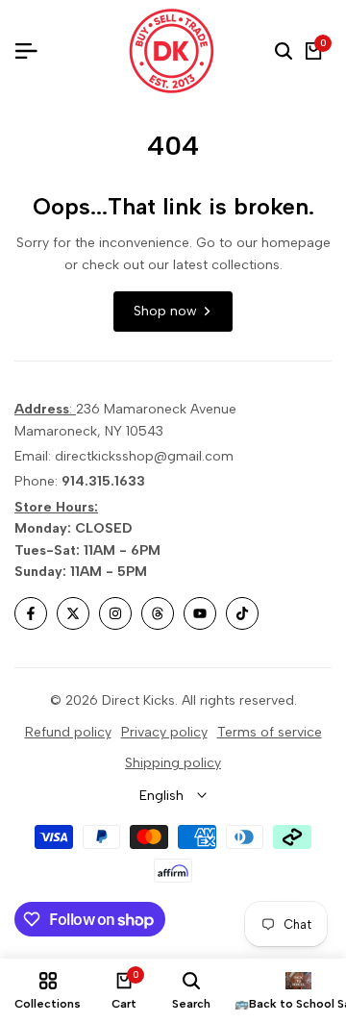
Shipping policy (173, 763)
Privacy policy (164, 732)
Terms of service (269, 732)
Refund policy (68, 732)
